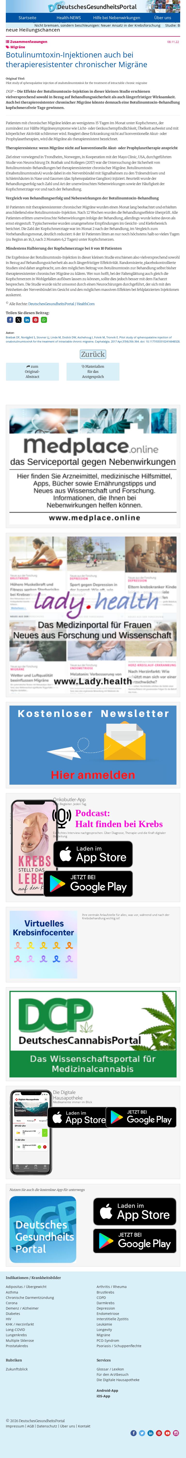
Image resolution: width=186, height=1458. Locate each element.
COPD (101, 1297)
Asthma (12, 1292)
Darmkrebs (106, 1303)
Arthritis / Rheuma (112, 1286)
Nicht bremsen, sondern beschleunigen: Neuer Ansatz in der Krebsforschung (82, 25)
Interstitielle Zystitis (113, 1319)
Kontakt (84, 1426)
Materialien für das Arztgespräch (93, 371)
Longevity (104, 1329)
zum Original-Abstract (32, 371)
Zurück (93, 354)
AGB (30, 1426)
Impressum (15, 1426)
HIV (8, 1319)
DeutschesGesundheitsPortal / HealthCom (61, 304)
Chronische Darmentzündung (30, 1297)
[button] (10, 320)
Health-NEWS (69, 17)
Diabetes (13, 1313)
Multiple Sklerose (20, 1340)
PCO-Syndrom (108, 1340)
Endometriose (108, 1313)
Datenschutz (47, 1426)
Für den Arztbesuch (113, 1374)
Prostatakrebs (17, 1346)
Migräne (103, 1335)
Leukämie (104, 1324)
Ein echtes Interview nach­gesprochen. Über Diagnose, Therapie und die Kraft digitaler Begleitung (109, 834)
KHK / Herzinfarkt (20, 1324)
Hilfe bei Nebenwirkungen (116, 17)
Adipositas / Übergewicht (26, 1286)
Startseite (27, 17)
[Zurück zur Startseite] (93, 6)
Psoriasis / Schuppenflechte (119, 1346)
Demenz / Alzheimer (22, 1308)
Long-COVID (15, 1329)
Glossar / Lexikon (110, 1369)
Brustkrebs (105, 1292)
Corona (11, 1303)
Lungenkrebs (16, 1335)
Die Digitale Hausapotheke (118, 1379)
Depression (106, 1308)
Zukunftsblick (17, 1369)
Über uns (162, 17)
